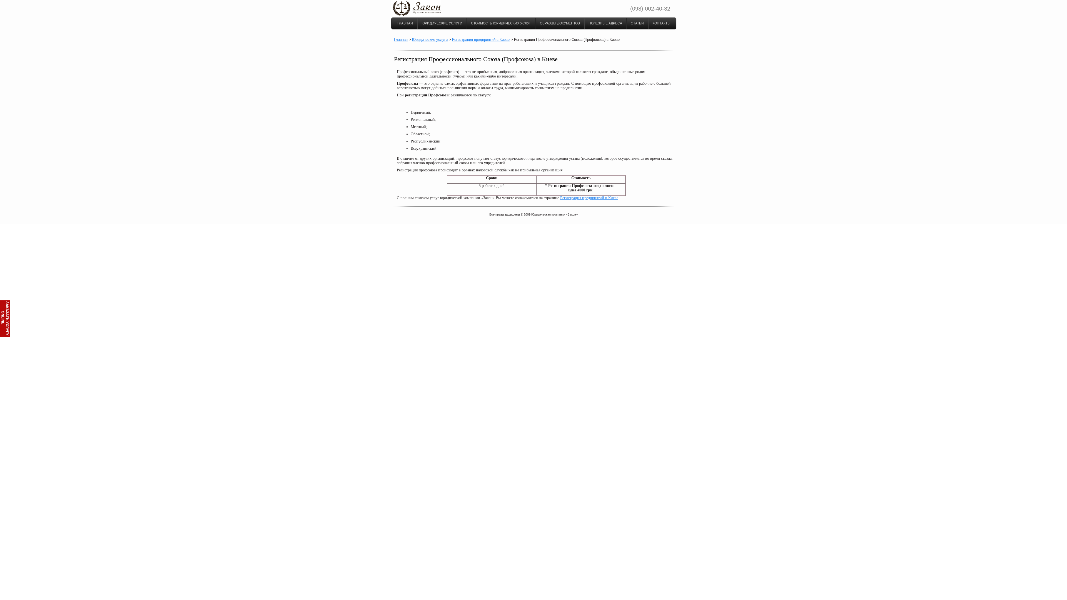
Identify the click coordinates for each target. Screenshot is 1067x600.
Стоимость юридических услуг (501, 23)
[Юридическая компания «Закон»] (416, 15)
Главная (405, 23)
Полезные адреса (605, 23)
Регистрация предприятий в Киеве (481, 40)
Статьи (637, 23)
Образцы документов (560, 23)
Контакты (661, 23)
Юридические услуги (442, 23)
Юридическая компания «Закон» (554, 214)
